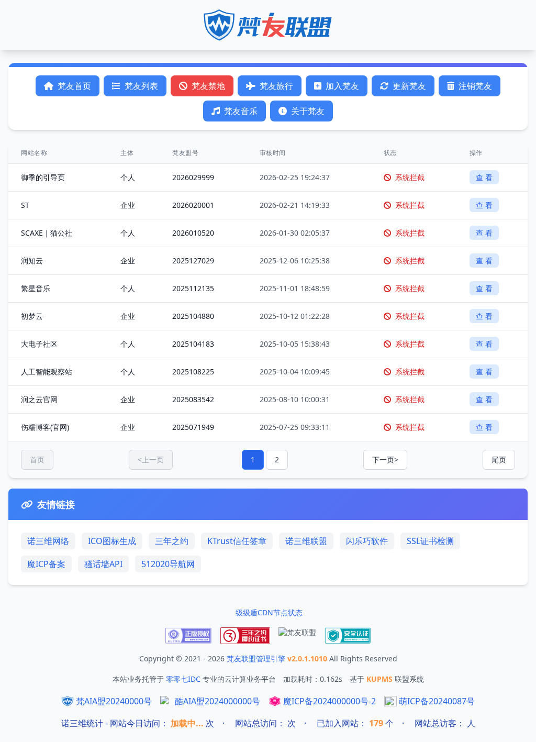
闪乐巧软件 (367, 541)
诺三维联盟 (306, 541)
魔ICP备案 (46, 564)
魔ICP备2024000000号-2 (329, 701)
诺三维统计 (82, 723)
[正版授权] (188, 635)
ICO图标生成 (112, 541)
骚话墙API (103, 564)
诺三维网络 (48, 541)
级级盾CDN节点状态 (269, 612)
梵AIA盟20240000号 (114, 701)
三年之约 (171, 541)
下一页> (385, 459)
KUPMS (380, 679)
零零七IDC (184, 679)
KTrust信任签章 (236, 541)
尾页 (499, 459)
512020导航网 (168, 564)
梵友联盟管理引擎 (257, 658)
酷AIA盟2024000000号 (217, 701)
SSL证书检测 (430, 541)
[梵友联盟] (297, 635)
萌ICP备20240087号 (437, 701)
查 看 (484, 177)
